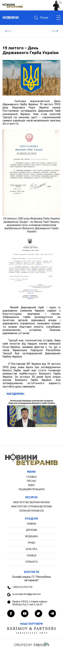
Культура (31, 549)
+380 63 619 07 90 (22, 587)
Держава (31, 530)
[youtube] (24, 614)
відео (31, 485)
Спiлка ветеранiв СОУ (31, 510)
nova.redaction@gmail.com (26, 594)
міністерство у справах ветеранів (31, 506)
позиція (31, 555)
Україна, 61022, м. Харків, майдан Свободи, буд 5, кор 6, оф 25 (29, 603)
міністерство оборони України (31, 502)
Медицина (31, 536)
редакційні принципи (32, 489)
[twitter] (38, 614)
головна (31, 477)
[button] (60, 3)
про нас (31, 481)
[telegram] (52, 614)
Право (31, 542)
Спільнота (31, 561)
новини (10, 17)
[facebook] (11, 614)
